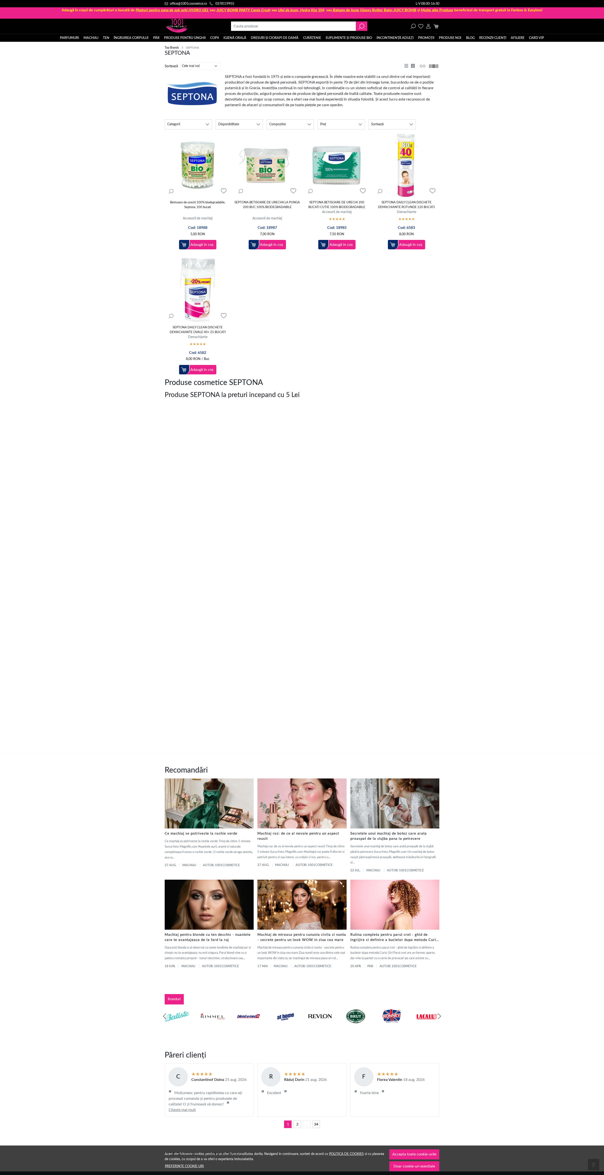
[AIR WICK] (177, 1025)
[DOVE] (356, 1025)
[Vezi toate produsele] (422, 66)
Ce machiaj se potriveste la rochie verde (201, 833)
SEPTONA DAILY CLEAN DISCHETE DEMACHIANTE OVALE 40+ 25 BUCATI (198, 330)
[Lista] (406, 66)
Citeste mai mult (182, 1110)
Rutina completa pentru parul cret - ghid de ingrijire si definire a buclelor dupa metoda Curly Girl (394, 938)
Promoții (426, 38)
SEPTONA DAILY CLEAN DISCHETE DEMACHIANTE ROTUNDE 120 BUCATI (406, 205)
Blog (470, 38)
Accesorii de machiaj (197, 218)
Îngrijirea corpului (131, 38)
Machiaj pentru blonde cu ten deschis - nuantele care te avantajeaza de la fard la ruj (208, 937)
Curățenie (312, 38)
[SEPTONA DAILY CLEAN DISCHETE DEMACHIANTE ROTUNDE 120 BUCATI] (406, 165)
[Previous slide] (164, 1016)
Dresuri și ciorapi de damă (274, 38)
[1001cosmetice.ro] (190, 26)
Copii (214, 38)
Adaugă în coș (202, 245)
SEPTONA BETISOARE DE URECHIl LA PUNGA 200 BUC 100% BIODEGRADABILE (267, 205)
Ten (106, 38)
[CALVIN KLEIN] (427, 1025)
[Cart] (435, 26)
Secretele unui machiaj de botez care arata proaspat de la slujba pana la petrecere (388, 836)
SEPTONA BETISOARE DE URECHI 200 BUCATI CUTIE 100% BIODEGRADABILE (336, 205)
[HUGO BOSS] (391, 1025)
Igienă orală (234, 38)
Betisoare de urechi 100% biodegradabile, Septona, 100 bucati (197, 205)
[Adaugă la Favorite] (224, 191)
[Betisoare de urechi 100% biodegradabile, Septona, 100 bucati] (198, 165)
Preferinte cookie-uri (184, 1166)
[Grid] (413, 66)
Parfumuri (69, 38)
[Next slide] (439, 1016)
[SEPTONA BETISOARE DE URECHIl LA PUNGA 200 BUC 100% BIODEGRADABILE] (267, 165)
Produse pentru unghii (185, 38)
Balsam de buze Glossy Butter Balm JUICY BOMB (374, 10)
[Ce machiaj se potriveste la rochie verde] (209, 803)
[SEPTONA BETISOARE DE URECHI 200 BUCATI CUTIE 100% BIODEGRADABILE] (337, 165)
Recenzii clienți (492, 38)
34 (316, 1124)
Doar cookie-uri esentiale (414, 1166)
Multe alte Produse (437, 10)
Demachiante (406, 212)
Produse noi (450, 38)
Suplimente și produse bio (349, 38)
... (306, 1124)
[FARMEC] (320, 1025)
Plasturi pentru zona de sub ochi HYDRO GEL (172, 10)
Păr (156, 38)
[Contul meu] (428, 26)
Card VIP (536, 38)
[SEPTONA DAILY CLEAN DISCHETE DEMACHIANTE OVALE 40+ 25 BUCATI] (198, 290)
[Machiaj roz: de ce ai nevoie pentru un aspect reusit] (301, 803)
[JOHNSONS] (248, 1025)
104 (301, 10)
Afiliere (517, 38)
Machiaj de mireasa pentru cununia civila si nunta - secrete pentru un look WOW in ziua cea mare (301, 937)
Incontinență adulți (395, 38)
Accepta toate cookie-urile (414, 1154)
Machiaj (91, 38)
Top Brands (172, 47)
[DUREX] (284, 1025)
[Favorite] (420, 26)
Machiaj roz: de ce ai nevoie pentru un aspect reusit (298, 836)
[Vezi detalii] (171, 191)
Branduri (174, 999)
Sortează (171, 66)
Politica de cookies (346, 1154)
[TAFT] (213, 1025)
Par (370, 966)
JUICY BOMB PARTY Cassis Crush (243, 10)
